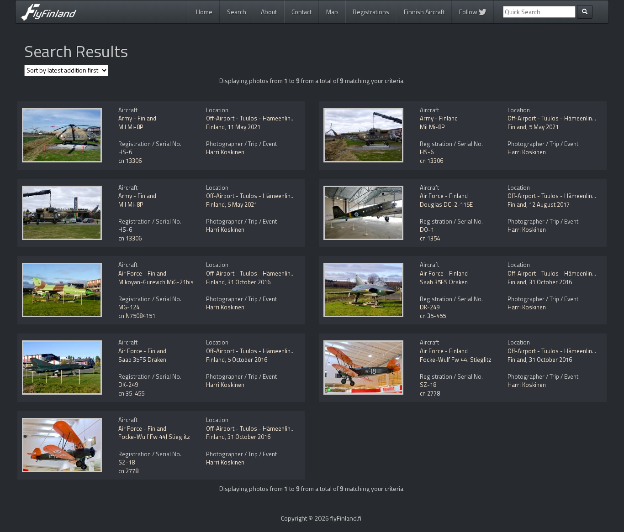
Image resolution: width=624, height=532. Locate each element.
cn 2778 (430, 393)
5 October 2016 (247, 359)
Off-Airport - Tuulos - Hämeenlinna (251, 118)
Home (204, 11)
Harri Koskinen (225, 151)
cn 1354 (430, 238)
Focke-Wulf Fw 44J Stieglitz (456, 359)
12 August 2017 (549, 204)
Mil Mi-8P (130, 126)
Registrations (371, 11)
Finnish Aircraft (424, 11)
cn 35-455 (433, 315)
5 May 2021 (544, 126)
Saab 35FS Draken (444, 282)
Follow (469, 11)
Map (332, 11)
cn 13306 (130, 160)
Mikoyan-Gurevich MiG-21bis (156, 282)
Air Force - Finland (444, 195)
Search (236, 11)
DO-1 (427, 229)
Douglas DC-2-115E (446, 204)
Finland (215, 126)
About (269, 11)
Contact (301, 11)
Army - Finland (137, 118)
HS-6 (125, 151)
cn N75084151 (136, 315)
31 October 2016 (248, 282)
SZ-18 (428, 384)
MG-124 (128, 307)
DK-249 (429, 307)
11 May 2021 (243, 126)
